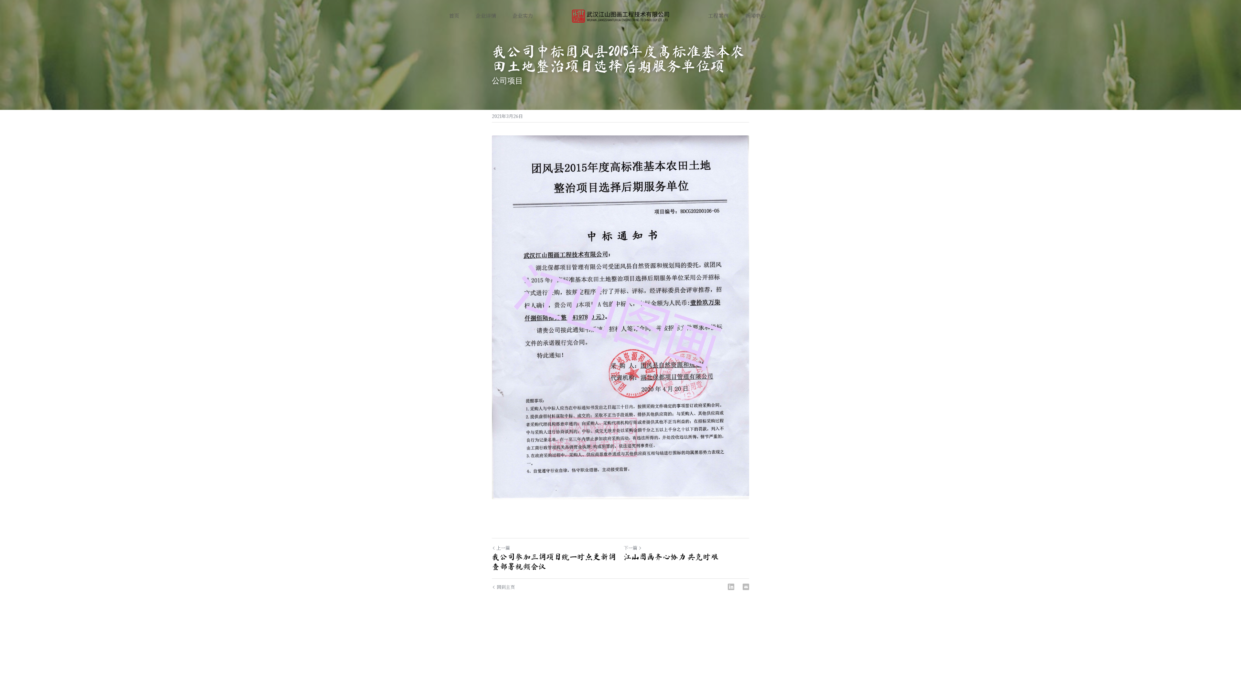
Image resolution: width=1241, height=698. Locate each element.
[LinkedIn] (731, 587)
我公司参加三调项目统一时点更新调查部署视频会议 (554, 561)
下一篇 (630, 548)
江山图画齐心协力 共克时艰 (671, 557)
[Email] (746, 587)
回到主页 (506, 587)
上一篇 (503, 548)
